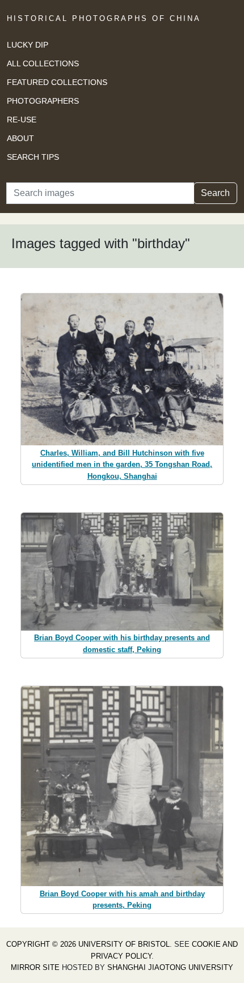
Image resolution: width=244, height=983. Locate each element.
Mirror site (35, 967)
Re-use (21, 119)
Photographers (43, 100)
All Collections (43, 63)
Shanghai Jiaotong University (170, 967)
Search (215, 193)
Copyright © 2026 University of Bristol (88, 944)
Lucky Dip (27, 44)
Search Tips (33, 156)
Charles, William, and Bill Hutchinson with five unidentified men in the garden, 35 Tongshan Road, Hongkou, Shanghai (122, 465)
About (20, 138)
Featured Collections (57, 82)
